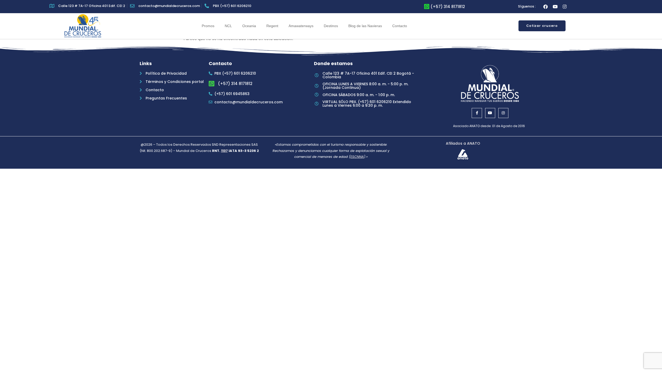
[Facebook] (545, 6)
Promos (208, 26)
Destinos (331, 26)
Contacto (399, 26)
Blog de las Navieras (365, 26)
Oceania (249, 26)
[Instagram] (564, 6)
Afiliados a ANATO (463, 143)
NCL (228, 26)
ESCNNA (357, 156)
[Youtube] (555, 6)
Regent (272, 26)
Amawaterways (301, 26)
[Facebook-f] (477, 113)
